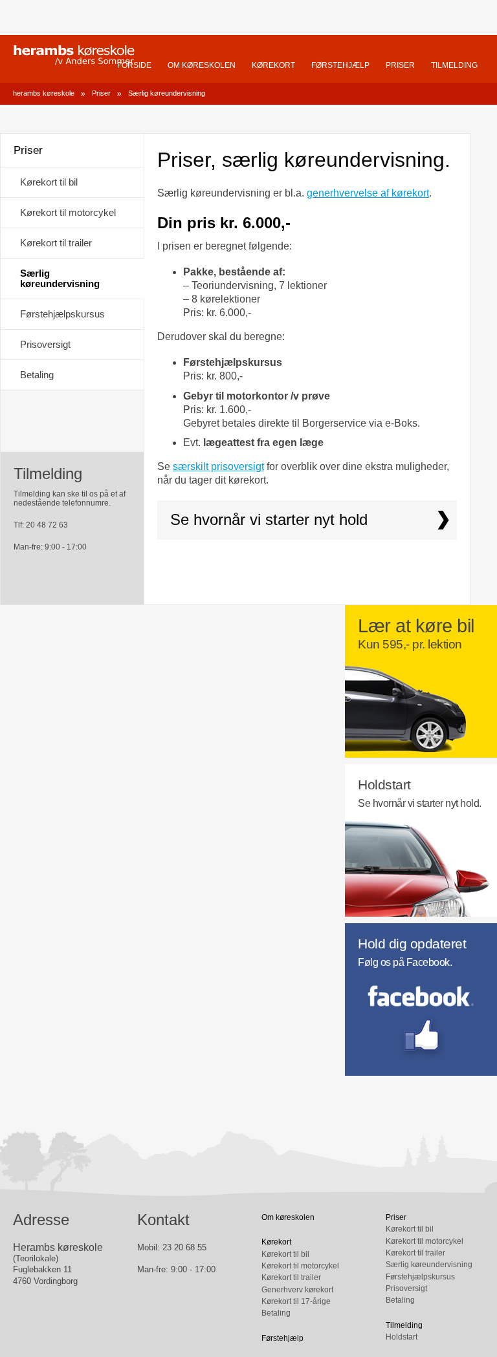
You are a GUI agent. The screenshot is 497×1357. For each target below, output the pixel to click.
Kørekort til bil (49, 182)
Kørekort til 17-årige (296, 1301)
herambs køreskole (74, 55)
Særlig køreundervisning (166, 93)
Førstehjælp (340, 65)
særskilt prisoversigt (218, 466)
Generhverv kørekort (297, 1289)
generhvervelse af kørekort (368, 192)
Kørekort (273, 65)
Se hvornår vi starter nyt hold (269, 519)
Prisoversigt (45, 344)
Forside (134, 65)
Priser (400, 65)
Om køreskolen (202, 65)
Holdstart (401, 1336)
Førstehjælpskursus (62, 314)
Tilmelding (454, 65)
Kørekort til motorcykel (68, 213)
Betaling (37, 375)
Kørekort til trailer (56, 243)
